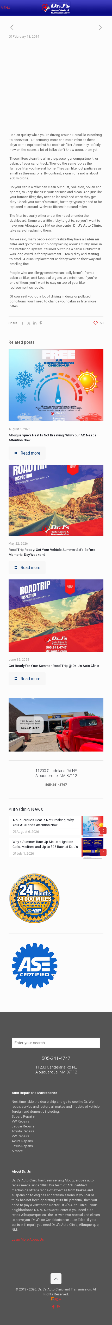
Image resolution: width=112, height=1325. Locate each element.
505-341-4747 (56, 785)
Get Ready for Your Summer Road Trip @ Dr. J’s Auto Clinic (54, 666)
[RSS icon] (59, 1306)
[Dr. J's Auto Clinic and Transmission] (56, 7)
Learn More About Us (28, 1239)
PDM (57, 1299)
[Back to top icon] (56, 1278)
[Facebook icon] (53, 1306)
